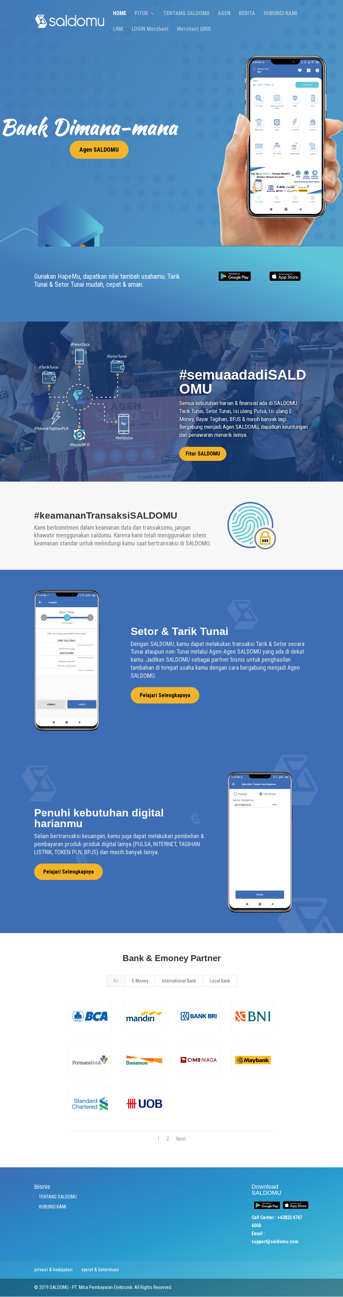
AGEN (224, 13)
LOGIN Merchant (150, 29)
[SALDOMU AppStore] (285, 279)
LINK (118, 29)
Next (181, 1139)
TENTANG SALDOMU (186, 13)
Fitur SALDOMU (203, 453)
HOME (119, 13)
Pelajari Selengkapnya (165, 695)
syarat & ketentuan (100, 1269)
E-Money (140, 981)
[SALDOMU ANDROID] (234, 281)
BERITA (247, 13)
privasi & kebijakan (53, 1269)
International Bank (179, 981)
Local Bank (220, 981)
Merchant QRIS (194, 29)
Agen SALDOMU (99, 149)
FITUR (141, 13)
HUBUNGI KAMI (280, 13)
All (115, 981)
